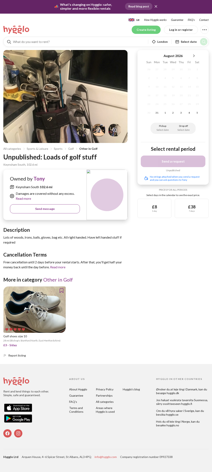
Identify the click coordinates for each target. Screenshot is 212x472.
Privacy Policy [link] (104, 389)
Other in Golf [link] (58, 280)
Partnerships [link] (104, 395)
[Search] (203, 41)
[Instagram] (18, 433)
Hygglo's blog (131, 389)
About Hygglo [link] (78, 389)
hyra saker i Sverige (181, 411)
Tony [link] (39, 179)
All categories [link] (105, 401)
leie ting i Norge (180, 421)
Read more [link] (23, 198)
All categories (12, 148)
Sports (58, 148)
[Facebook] (7, 433)
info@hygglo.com (106, 457)
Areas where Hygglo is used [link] (105, 409)
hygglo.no (172, 425)
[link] (16, 30)
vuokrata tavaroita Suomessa (188, 400)
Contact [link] (204, 19)
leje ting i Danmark (185, 389)
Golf (71, 148)
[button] (156, 6)
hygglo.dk (173, 393)
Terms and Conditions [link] (76, 409)
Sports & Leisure (37, 148)
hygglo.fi (186, 403)
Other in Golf (88, 148)
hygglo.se (172, 414)
